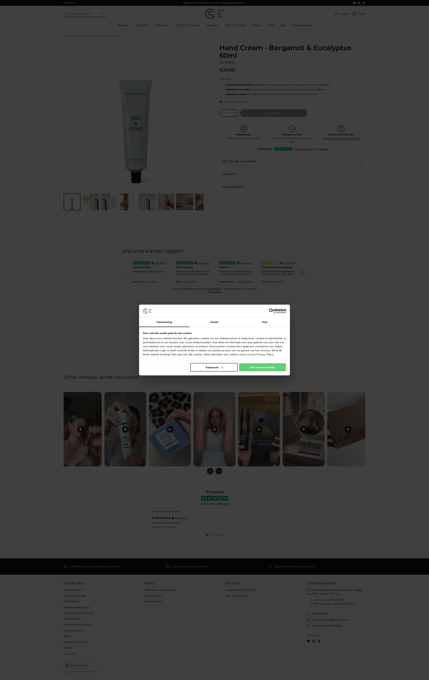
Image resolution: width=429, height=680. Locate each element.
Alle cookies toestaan (262, 367)
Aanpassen (212, 367)
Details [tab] (214, 322)
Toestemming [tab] (164, 322)
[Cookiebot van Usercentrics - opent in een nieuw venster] (271, 311)
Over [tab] (265, 322)
